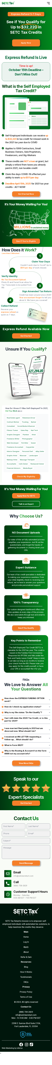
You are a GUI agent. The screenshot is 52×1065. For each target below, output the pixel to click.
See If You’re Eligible (26, 241)
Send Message (26, 863)
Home (26, 937)
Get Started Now (26, 194)
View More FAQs (26, 763)
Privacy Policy (26, 992)
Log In (26, 942)
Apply (26, 947)
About (26, 952)
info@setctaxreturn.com (23, 876)
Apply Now (26, 43)
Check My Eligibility (26, 476)
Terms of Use (26, 997)
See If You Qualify (26, 628)
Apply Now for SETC (26, 496)
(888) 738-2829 (20, 885)
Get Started (26, 336)
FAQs (26, 982)
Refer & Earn (26, 957)
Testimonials (26, 977)
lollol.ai (19, 1048)
